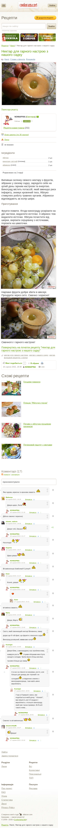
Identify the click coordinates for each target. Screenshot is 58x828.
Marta (8, 613)
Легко (6, 140)
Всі (30, 766)
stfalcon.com (27, 815)
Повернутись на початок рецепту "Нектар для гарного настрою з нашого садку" (28, 348)
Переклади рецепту (9, 109)
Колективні (34, 770)
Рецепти (4, 46)
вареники (13, 30)
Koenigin (9, 645)
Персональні (35, 774)
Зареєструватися (9, 756)
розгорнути (15, 474)
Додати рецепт (46, 18)
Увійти (52, 5)
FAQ (3, 792)
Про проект (6, 788)
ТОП (31, 778)
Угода (4, 796)
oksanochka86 (11, 726)
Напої (12, 46)
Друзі (3, 803)
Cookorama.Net (20, 820)
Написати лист (37, 117)
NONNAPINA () (25, 117)
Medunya (9, 497)
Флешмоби (30, 59)
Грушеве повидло (31, 382)
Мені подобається (13, 363)
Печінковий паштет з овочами (37, 445)
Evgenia (9, 548)
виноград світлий (10, 161)
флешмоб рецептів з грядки (16, 358)
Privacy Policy (8, 807)
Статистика (7, 800)
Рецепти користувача (14, 128)
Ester (8, 574)
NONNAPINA (30, 367)
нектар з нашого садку (38, 355)
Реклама (33, 788)
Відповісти (28, 499)
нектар (52, 355)
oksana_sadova (11, 521)
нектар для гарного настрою (16, 355)
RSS (2, 474)
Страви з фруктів (17, 59)
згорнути (7, 474)
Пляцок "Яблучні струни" (35, 403)
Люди (4, 766)
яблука (5, 158)
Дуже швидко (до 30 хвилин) (16, 135)
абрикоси (6, 165)
